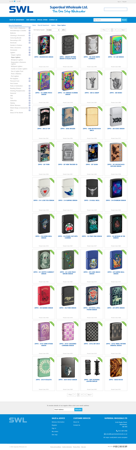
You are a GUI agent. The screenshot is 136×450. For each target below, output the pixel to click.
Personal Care (14, 81)
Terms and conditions (55, 447)
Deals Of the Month (16, 113)
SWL (11, 96)
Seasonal (13, 93)
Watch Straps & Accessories (19, 108)
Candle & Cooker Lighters (19, 69)
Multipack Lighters (16, 66)
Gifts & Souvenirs (15, 47)
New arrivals (31, 20)
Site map (54, 434)
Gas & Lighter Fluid (17, 71)
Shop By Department (17, 20)
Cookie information (67, 447)
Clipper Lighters (16, 55)
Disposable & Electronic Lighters (18, 63)
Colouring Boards (15, 38)
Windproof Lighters (17, 60)
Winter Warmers (15, 105)
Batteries (13, 33)
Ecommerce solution (36, 447)
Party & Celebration (16, 86)
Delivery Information (58, 422)
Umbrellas (13, 100)
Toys (11, 98)
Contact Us (53, 20)
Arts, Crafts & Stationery (17, 28)
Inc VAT (11, 1)
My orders (55, 431)
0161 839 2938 (122, 431)
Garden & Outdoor (16, 45)
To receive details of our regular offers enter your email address (68, 405)
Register (124, 1)
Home (34, 25)
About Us (76, 422)
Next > (124, 30)
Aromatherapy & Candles (18, 30)
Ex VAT (19, 1)
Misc (11, 110)
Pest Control (14, 83)
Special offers (42, 20)
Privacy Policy (76, 447)
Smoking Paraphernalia (17, 91)
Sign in (119, 1)
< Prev (104, 30)
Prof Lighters (15, 76)
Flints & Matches (16, 74)
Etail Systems (46, 447)
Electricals (13, 43)
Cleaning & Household (17, 35)
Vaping (12, 103)
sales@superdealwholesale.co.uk (116, 434)
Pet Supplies (14, 78)
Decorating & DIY (15, 40)
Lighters (12, 52)
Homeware (13, 50)
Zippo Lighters (15, 57)
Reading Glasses (15, 88)
